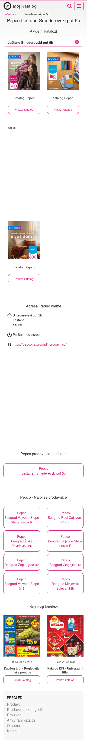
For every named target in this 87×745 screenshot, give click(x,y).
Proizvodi (15, 714)
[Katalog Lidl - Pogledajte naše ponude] (21, 636)
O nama (13, 725)
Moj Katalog (25, 6)
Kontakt (13, 730)
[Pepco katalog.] (24, 71)
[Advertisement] (43, 172)
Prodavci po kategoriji (25, 709)
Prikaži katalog (24, 109)
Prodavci (14, 704)
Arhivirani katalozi (21, 720)
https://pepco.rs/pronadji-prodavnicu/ (40, 344)
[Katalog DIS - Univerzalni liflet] (65, 636)
